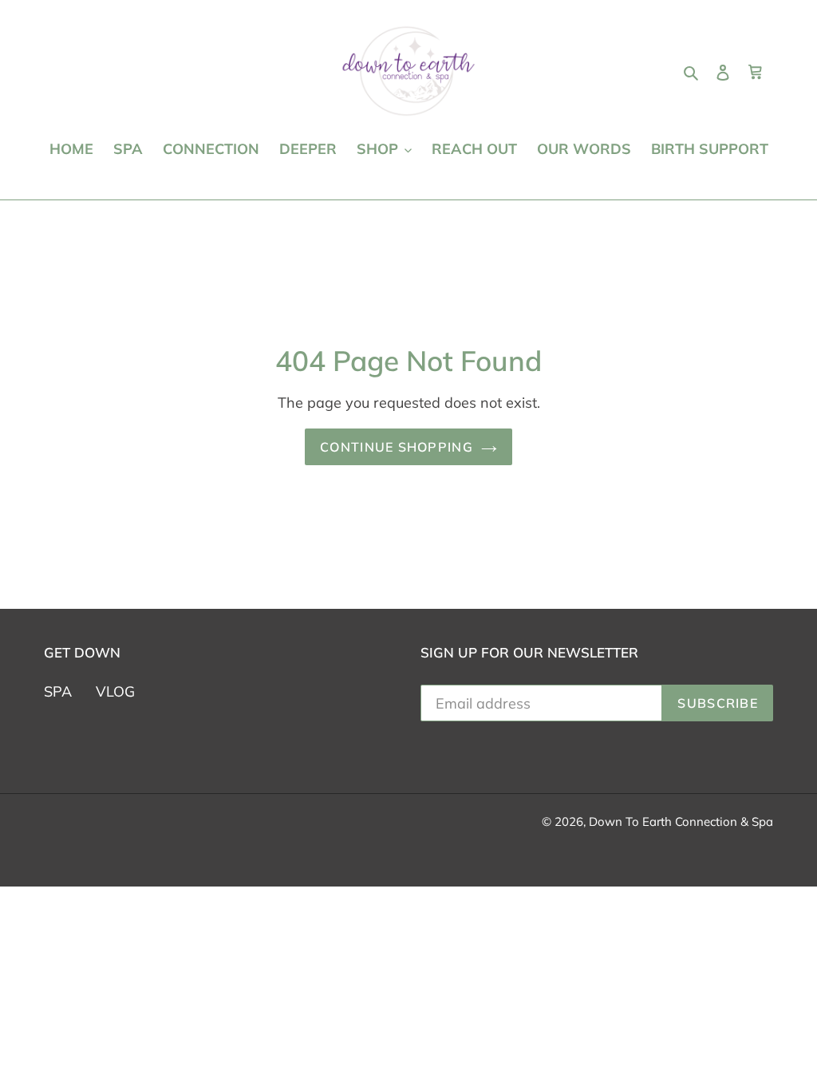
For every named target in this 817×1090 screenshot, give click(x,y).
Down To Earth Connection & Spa (681, 821)
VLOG (115, 691)
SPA (58, 691)
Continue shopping (396, 447)
